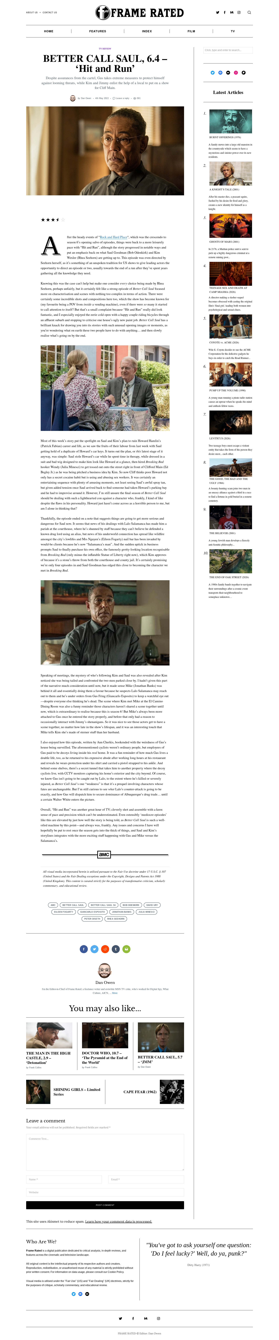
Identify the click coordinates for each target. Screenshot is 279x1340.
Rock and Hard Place (113, 237)
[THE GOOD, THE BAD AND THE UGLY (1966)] (231, 468)
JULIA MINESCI (147, 912)
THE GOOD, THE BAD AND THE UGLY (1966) (228, 481)
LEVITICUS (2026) (219, 438)
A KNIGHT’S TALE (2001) (224, 189)
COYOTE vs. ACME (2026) (224, 342)
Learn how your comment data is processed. (118, 1221)
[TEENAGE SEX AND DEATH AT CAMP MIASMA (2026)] (231, 274)
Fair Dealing (96, 1281)
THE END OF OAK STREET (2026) (229, 577)
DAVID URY (152, 905)
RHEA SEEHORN (115, 919)
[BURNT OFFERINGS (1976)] (231, 122)
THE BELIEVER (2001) (222, 533)
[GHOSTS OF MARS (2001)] (231, 226)
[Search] (249, 12)
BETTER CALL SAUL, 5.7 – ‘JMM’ (160, 1059)
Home (49, 31)
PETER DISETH (92, 919)
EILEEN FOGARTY (63, 912)
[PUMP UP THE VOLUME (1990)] (231, 375)
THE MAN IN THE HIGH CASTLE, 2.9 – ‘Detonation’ (48, 1057)
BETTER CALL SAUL (73, 905)
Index (147, 31)
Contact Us (50, 12)
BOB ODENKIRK (131, 905)
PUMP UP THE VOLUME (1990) (227, 390)
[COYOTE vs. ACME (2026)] (231, 326)
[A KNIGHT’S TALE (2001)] (231, 174)
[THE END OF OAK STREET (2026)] (231, 561)
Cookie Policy (116, 1272)
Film (191, 31)
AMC (53, 905)
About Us (32, 12)
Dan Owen (86, 98)
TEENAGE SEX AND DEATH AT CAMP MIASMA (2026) (228, 290)
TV (233, 31)
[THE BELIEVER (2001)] (231, 517)
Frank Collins (35, 1067)
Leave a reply (122, 98)
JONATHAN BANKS (122, 912)
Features (97, 31)
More (115, 993)
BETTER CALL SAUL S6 (103, 905)
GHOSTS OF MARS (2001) (224, 241)
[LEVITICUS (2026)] (231, 422)
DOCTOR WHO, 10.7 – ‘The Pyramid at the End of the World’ (105, 1057)
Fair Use (71, 1281)
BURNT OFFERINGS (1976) (225, 137)
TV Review (105, 48)
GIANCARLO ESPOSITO (92, 912)
